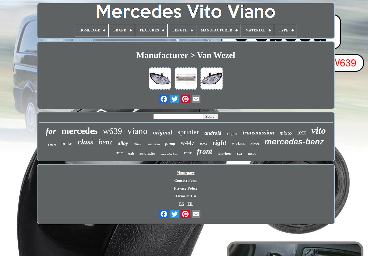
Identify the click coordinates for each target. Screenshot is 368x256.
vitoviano (225, 153)
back (240, 154)
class (85, 141)
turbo (252, 153)
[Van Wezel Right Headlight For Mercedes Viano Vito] (160, 79)
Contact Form (185, 181)
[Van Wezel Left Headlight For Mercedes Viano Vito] (211, 79)
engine (232, 134)
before (52, 144)
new (203, 144)
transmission (258, 132)
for (51, 131)
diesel (255, 144)
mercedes (79, 131)
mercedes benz (170, 154)
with (131, 153)
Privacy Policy (185, 188)
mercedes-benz (294, 141)
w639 (112, 131)
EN (181, 204)
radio (138, 143)
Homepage (186, 173)
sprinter (188, 132)
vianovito (154, 144)
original (162, 132)
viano (137, 131)
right (219, 142)
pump (170, 143)
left (301, 132)
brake (66, 143)
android (212, 133)
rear (188, 152)
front (204, 151)
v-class (238, 143)
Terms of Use (185, 196)
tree (119, 152)
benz (105, 142)
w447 (187, 142)
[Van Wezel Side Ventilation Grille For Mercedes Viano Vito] (185, 79)
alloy (123, 143)
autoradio (147, 153)
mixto (286, 133)
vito (318, 130)
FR (190, 204)
